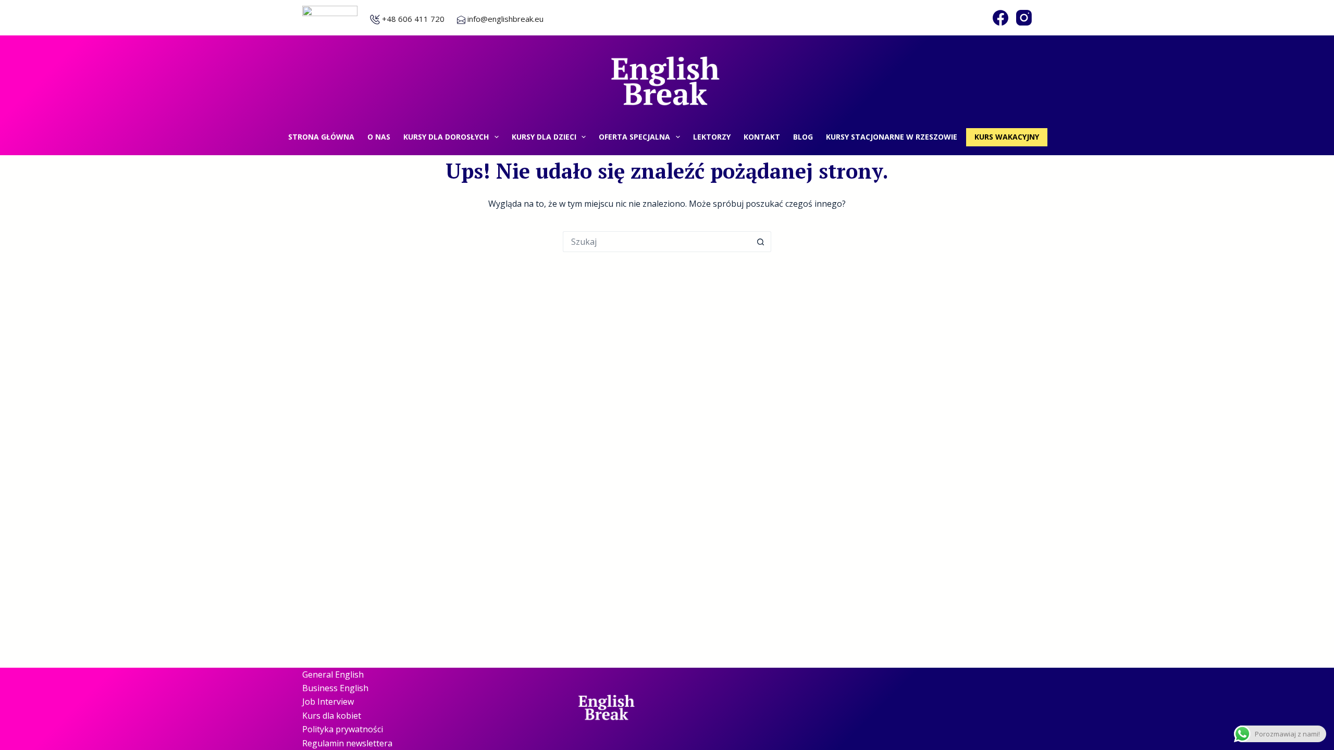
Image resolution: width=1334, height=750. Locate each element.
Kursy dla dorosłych (446, 137)
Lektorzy (712, 137)
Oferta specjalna (634, 137)
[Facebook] (1000, 18)
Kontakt (762, 137)
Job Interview (328, 701)
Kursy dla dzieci (544, 137)
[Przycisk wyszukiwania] (760, 241)
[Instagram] (1024, 18)
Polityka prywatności (342, 729)
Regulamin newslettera (347, 743)
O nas (378, 137)
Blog (803, 137)
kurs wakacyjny (1006, 137)
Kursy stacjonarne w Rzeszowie (891, 137)
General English (333, 674)
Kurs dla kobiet (331, 715)
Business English (335, 688)
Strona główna (321, 137)
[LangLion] (329, 19)
